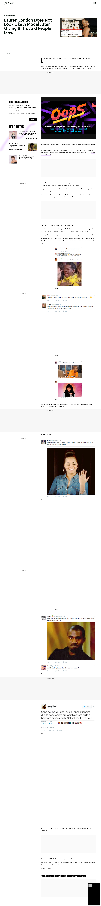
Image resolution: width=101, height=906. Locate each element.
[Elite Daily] (9, 3)
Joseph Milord (11, 51)
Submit (33, 119)
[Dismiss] (99, 884)
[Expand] (89, 884)
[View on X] (68, 168)
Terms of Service (30, 113)
